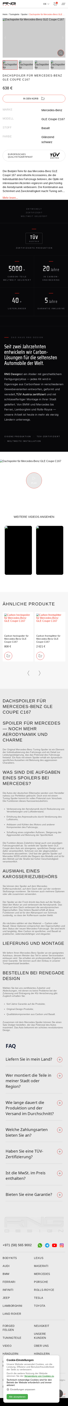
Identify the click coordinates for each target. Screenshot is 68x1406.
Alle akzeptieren (17, 1396)
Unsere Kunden (40, 1335)
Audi (6, 1266)
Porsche (41, 1282)
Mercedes (42, 1274)
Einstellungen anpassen (22, 1389)
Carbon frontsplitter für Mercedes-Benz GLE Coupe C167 (48, 638)
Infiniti (8, 1290)
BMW (6, 1274)
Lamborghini (12, 1305)
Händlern (10, 1353)
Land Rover (12, 1313)
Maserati (41, 1266)
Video (7, 1345)
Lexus (38, 1258)
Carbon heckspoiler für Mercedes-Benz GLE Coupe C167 (16, 638)
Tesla (38, 1297)
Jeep (6, 1297)
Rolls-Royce (44, 1290)
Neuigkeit (41, 1326)
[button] (5, 38)
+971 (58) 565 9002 (17, 1245)
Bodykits (10, 1258)
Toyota (39, 1305)
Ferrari (9, 1282)
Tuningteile (12, 1337)
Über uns (41, 1345)
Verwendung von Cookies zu (39, 1376)
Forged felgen (9, 1328)
